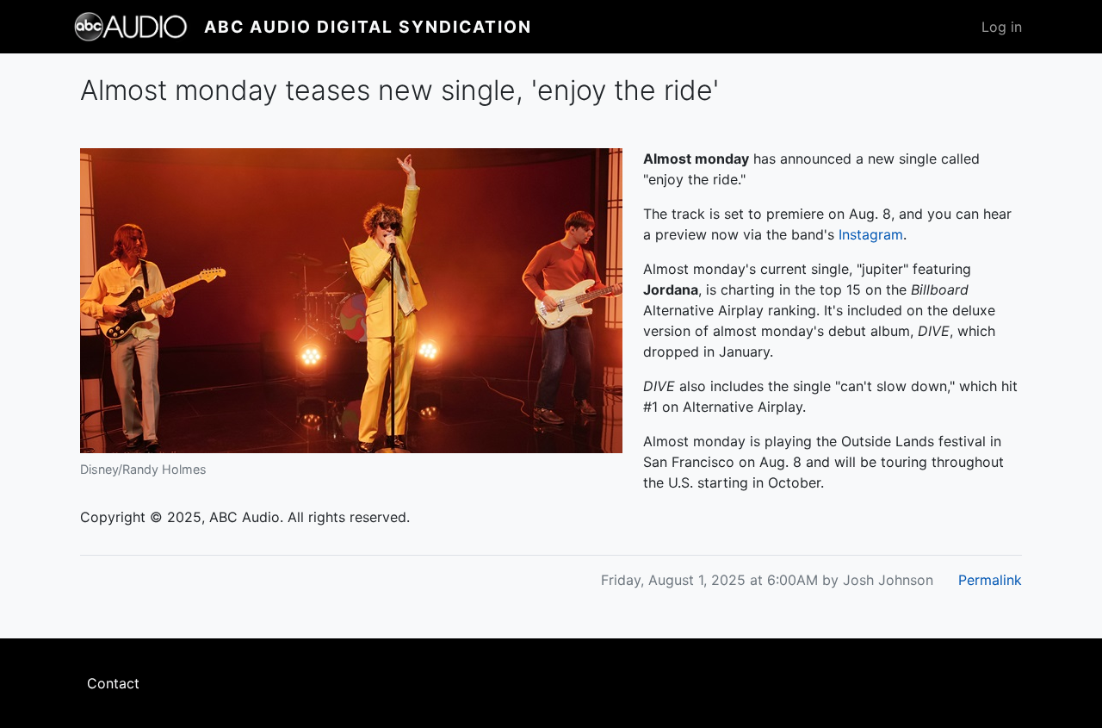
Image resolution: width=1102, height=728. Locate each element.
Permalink (990, 579)
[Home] (138, 26)
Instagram (871, 234)
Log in (1001, 26)
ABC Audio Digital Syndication (368, 26)
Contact (113, 683)
